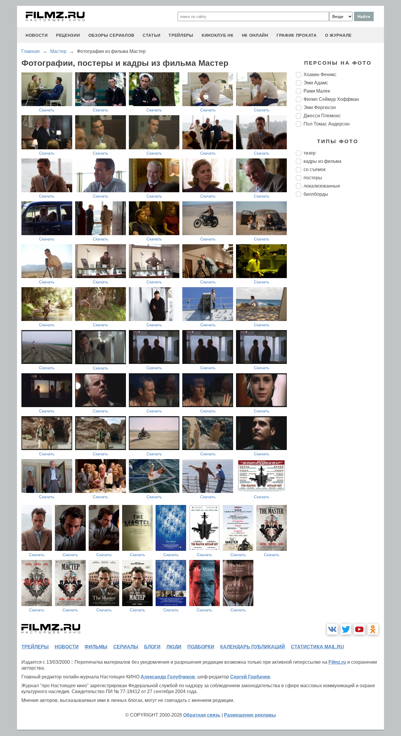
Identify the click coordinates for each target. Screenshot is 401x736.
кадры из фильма (322, 161)
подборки (200, 646)
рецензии (68, 35)
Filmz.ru (337, 662)
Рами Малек (317, 90)
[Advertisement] (340, 300)
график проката (297, 35)
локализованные (322, 185)
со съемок (315, 169)
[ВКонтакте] (332, 629)
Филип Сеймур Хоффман (331, 99)
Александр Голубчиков (168, 676)
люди (173, 646)
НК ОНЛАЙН (255, 35)
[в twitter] (346, 629)
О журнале (338, 35)
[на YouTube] (359, 629)
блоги (152, 646)
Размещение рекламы (250, 714)
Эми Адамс (316, 82)
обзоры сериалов (111, 35)
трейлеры (181, 35)
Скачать (46, 110)
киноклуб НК (218, 35)
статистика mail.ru (317, 646)
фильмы (96, 646)
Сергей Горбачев (250, 676)
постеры (313, 177)
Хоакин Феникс (320, 74)
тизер (310, 152)
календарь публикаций (252, 646)
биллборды (316, 194)
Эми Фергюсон (320, 107)
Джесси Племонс (322, 115)
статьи (151, 35)
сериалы (125, 646)
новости (37, 35)
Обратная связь (201, 714)
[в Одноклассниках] (373, 629)
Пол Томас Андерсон (327, 123)
